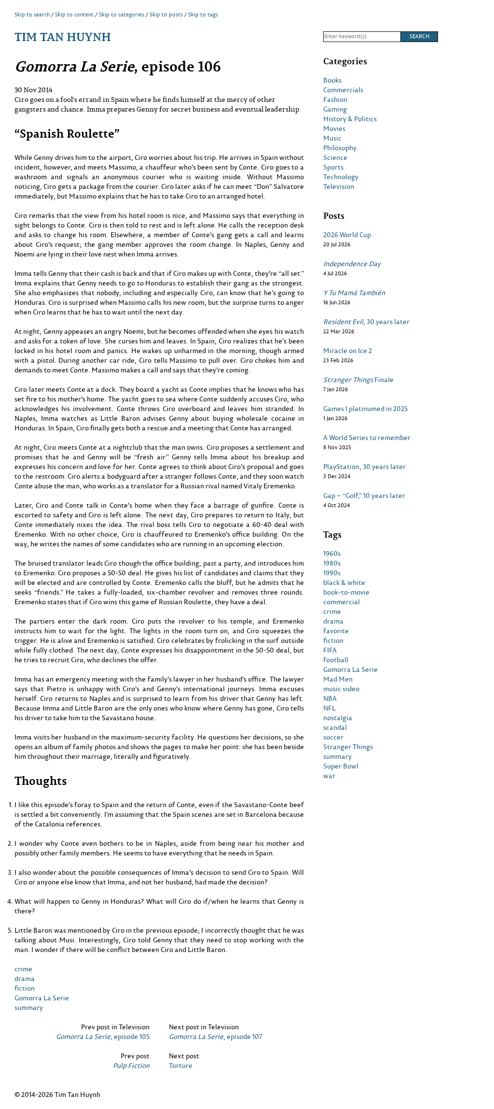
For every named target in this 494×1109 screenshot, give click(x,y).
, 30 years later (366, 322)
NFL (329, 708)
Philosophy (340, 148)
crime (23, 969)
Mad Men (338, 679)
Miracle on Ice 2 (347, 350)
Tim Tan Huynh (62, 36)
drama (24, 978)
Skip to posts (166, 14)
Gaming (335, 109)
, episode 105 (103, 1036)
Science (335, 157)
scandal (335, 727)
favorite (336, 631)
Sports (333, 167)
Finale (358, 379)
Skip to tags (203, 14)
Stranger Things (348, 747)
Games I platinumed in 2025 (365, 408)
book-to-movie (346, 592)
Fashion (335, 99)
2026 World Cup (347, 235)
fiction (24, 988)
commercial (341, 602)
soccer (333, 737)
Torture (180, 1065)
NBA (330, 698)
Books (332, 80)
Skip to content (74, 14)
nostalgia (337, 718)
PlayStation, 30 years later (364, 466)
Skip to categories (121, 14)
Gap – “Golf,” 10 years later (364, 495)
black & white (344, 582)
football (335, 660)
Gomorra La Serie (41, 998)
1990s (332, 573)
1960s (332, 553)
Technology (340, 177)
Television (338, 186)
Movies (334, 128)
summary (28, 1007)
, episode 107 (215, 1036)
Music (332, 138)
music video (341, 689)
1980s (332, 563)
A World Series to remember (367, 437)
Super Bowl (340, 766)
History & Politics (350, 119)
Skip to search (32, 14)
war (329, 776)
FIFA (330, 650)
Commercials (343, 90)
